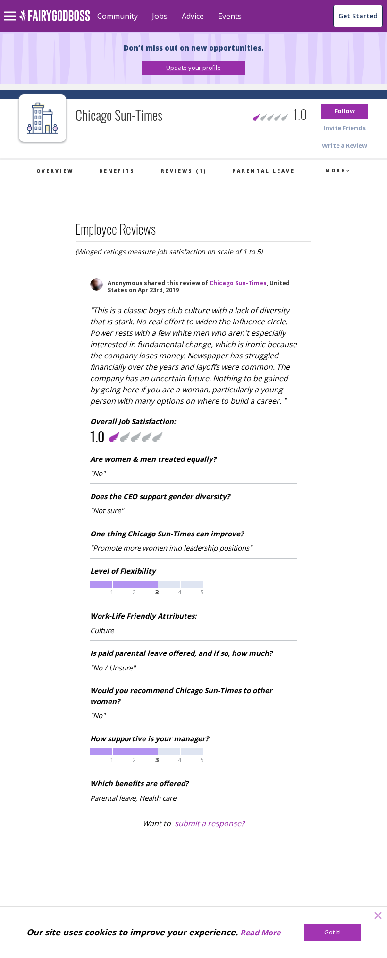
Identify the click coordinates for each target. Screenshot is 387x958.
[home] (54, 21)
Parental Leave (263, 171)
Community (117, 16)
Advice (193, 16)
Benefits (117, 171)
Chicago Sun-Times (238, 283)
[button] (193, 68)
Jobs (160, 16)
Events (230, 16)
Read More (260, 932)
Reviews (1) (184, 171)
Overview (55, 171)
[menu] (11, 8)
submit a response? (209, 823)
